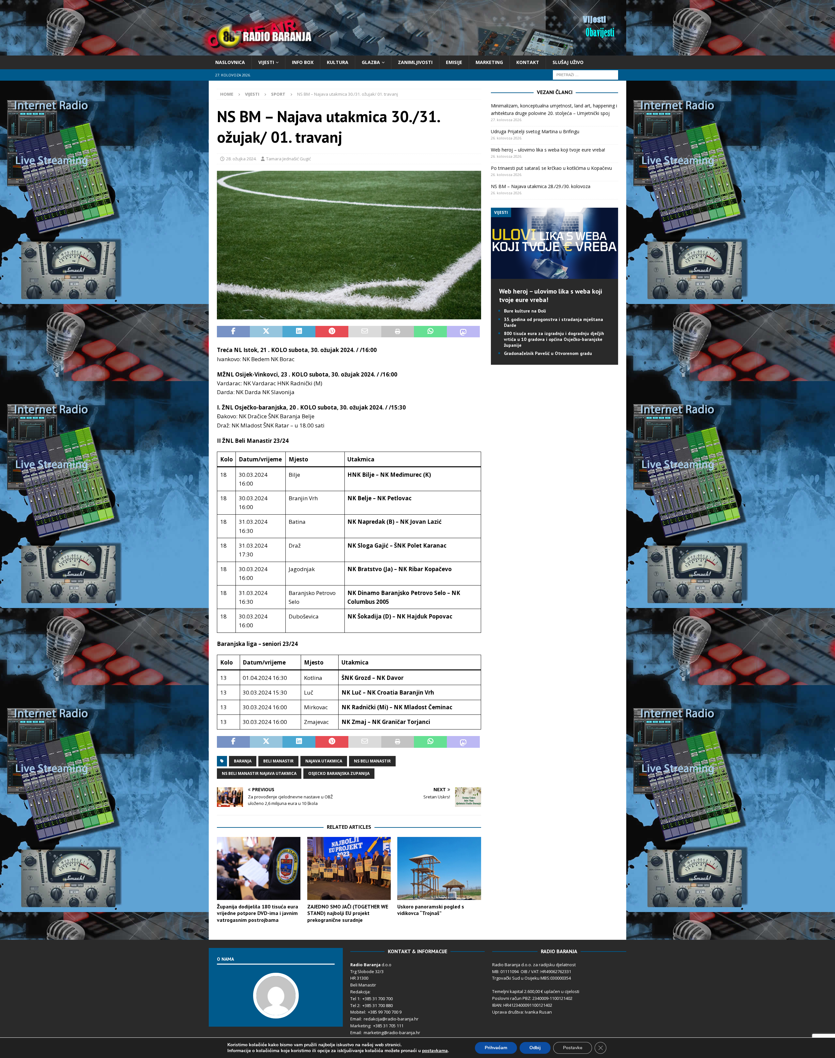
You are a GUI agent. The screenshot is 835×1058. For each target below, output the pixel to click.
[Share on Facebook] (233, 332)
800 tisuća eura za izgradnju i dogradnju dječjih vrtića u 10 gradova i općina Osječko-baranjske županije (554, 339)
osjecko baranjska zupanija (339, 773)
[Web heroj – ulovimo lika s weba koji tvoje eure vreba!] (554, 275)
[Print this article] (397, 332)
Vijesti (266, 62)
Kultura (337, 62)
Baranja (242, 761)
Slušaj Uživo (568, 62)
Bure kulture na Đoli (525, 311)
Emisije (454, 62)
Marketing (489, 62)
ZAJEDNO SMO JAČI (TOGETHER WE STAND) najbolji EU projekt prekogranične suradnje (347, 913)
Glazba (371, 62)
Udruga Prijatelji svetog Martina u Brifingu (535, 131)
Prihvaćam (496, 1048)
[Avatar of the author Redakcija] (276, 1012)
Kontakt (527, 62)
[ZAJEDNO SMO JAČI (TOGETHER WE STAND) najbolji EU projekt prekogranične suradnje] (349, 868)
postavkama (435, 1051)
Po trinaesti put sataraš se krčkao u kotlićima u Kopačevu (551, 168)
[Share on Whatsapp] (430, 332)
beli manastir (278, 761)
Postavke (572, 1048)
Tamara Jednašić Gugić (288, 159)
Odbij (535, 1048)
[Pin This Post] (331, 332)
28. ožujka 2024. (241, 159)
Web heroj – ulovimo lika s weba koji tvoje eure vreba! (548, 150)
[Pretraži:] (585, 75)
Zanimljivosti (415, 62)
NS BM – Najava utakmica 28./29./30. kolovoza (540, 186)
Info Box (302, 62)
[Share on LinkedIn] (298, 332)
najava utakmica (323, 761)
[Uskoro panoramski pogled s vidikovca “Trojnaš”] (439, 868)
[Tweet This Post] (266, 332)
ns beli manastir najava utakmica (259, 773)
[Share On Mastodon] (463, 332)
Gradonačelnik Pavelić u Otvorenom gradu (548, 353)
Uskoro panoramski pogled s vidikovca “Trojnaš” (430, 910)
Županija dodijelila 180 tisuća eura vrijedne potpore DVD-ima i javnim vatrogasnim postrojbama (257, 913)
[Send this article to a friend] (364, 332)
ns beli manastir (372, 761)
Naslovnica (230, 62)
